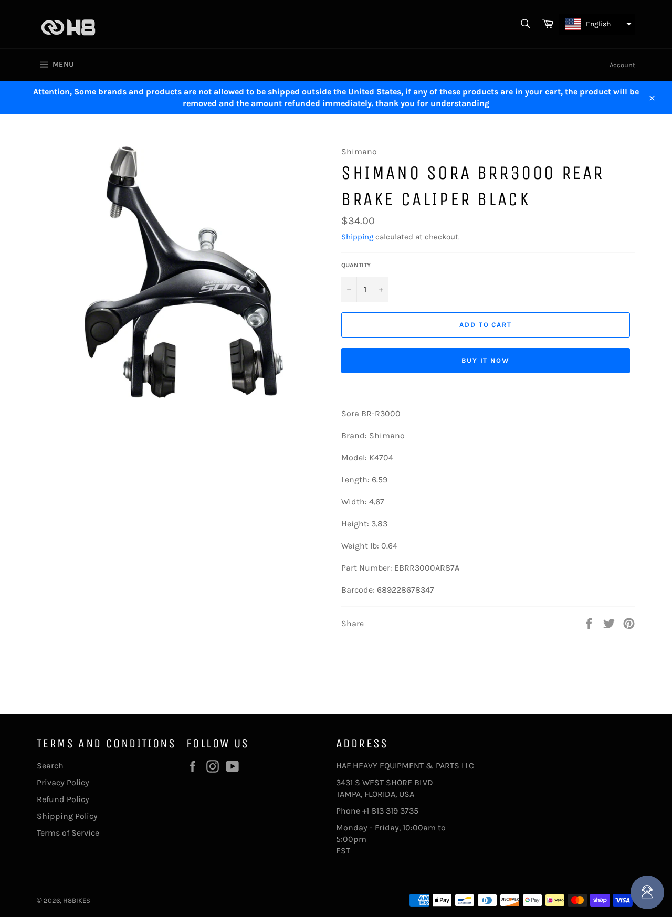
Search (50, 766)
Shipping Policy (67, 816)
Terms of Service (68, 833)
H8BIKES (76, 900)
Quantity (356, 265)
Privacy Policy (63, 782)
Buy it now (485, 360)
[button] (597, 24)
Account (622, 65)
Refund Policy (63, 799)
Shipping (357, 236)
